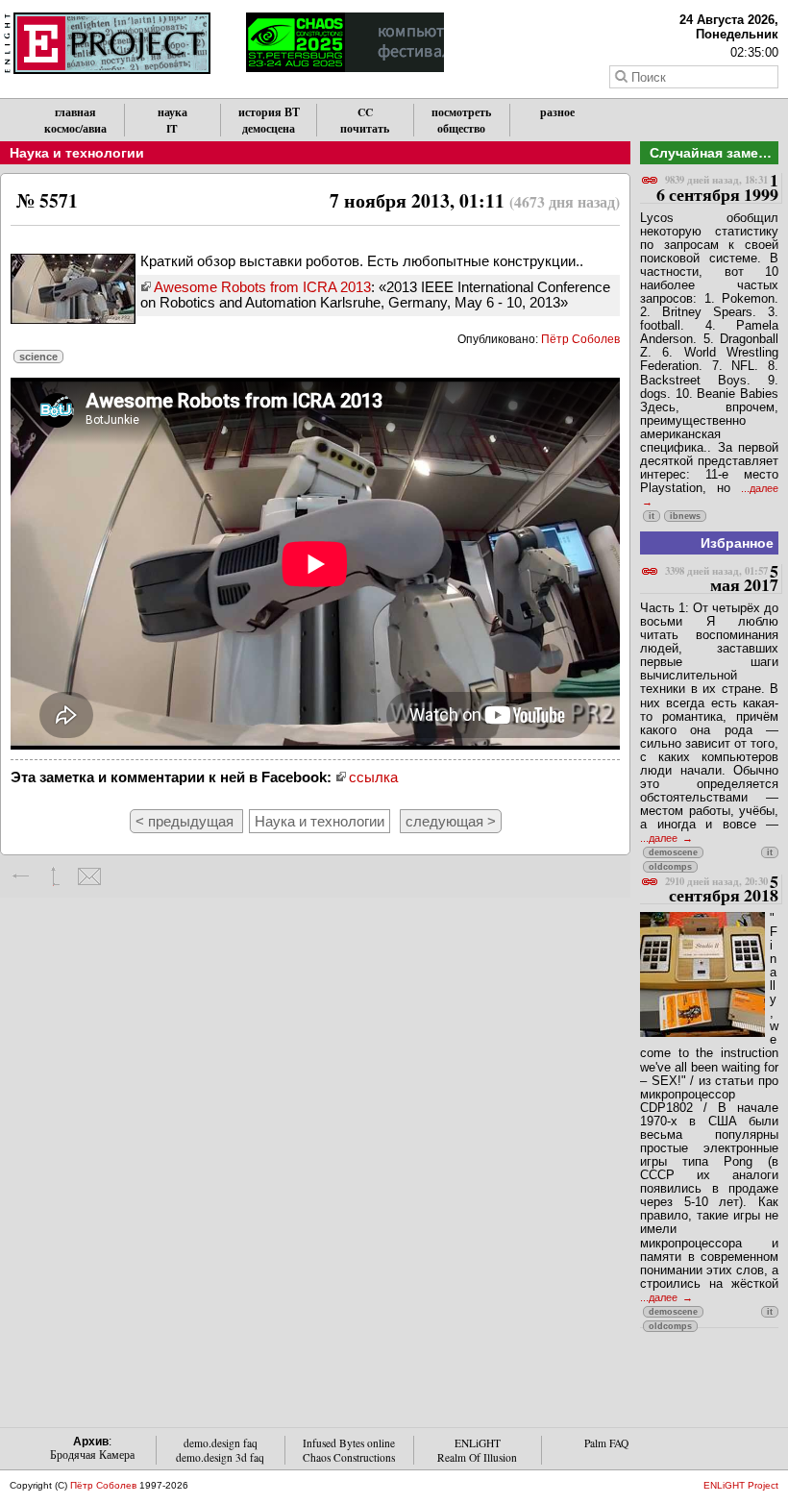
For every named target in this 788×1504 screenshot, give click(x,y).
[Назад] (22, 876)
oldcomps (670, 867)
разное (557, 112)
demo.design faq (221, 1443)
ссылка (373, 777)
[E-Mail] (89, 876)
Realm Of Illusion (477, 1457)
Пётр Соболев (580, 339)
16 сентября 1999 (717, 188)
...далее (660, 838)
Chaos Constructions (349, 1457)
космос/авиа (75, 128)
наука (172, 112)
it (651, 516)
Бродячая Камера (92, 1454)
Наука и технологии (77, 152)
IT (172, 128)
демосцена (268, 128)
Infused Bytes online (349, 1443)
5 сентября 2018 (721, 889)
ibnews (685, 516)
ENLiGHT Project (740, 1485)
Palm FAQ (606, 1443)
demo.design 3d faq (220, 1457)
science (38, 356)
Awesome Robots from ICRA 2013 (262, 287)
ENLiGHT (478, 1443)
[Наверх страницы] (55, 876)
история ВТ (269, 112)
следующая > (451, 821)
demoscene (673, 852)
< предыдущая (186, 821)
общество (461, 128)
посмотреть (461, 112)
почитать (364, 128)
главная (75, 112)
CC (365, 112)
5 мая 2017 (721, 579)
